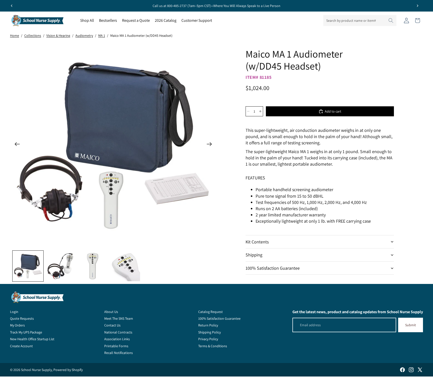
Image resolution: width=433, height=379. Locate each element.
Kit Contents (257, 242)
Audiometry (84, 35)
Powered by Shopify (68, 369)
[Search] (390, 20)
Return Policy (208, 325)
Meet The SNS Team (118, 318)
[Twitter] (420, 370)
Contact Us (112, 325)
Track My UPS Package (26, 332)
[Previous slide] (11, 5)
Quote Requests (22, 318)
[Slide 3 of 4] (92, 266)
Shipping (254, 255)
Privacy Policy (208, 339)
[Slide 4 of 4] (125, 266)
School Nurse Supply (36, 369)
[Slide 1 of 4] (28, 266)
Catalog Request (210, 311)
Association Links (117, 339)
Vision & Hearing (58, 35)
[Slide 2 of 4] (60, 266)
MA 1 (101, 35)
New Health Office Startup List (32, 339)
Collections (32, 35)
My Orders (17, 325)
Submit (410, 325)
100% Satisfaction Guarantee (273, 268)
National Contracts (118, 332)
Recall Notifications (118, 352)
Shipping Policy (209, 332)
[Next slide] (417, 5)
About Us (111, 311)
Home (14, 35)
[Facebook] (402, 370)
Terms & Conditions (212, 346)
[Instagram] (411, 370)
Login (14, 311)
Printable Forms (116, 346)
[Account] (406, 20)
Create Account (21, 346)
